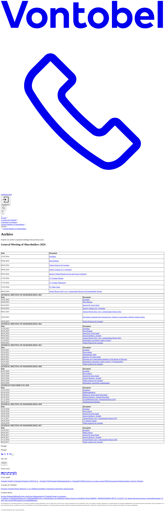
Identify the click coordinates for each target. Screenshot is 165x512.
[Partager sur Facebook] (7, 455)
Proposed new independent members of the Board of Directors (105, 359)
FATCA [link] (115, 498)
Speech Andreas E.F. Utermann (60, 270)
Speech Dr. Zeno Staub (91, 305)
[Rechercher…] (3, 208)
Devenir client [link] (24, 496)
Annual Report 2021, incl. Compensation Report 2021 (102, 338)
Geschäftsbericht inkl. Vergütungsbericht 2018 (99, 399)
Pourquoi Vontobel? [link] (8, 489)
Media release (88, 433)
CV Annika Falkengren (57, 283)
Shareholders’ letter (89, 355)
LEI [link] (90, 498)
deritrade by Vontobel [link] (71, 481)
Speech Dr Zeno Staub (91, 376)
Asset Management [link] (35, 496)
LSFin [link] (86, 498)
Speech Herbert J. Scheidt (92, 336)
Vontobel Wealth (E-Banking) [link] (11, 481)
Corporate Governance (9, 222)
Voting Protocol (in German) (59, 265)
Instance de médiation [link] (56, 498)
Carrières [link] (57, 489)
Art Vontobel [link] (47, 496)
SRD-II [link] (110, 498)
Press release (87, 352)
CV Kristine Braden (56, 278)
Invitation (52, 256)
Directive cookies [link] (42, 498)
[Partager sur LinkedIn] (2, 455)
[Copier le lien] (12, 455)
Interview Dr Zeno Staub (92, 357)
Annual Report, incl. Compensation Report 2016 (100, 440)
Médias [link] (16, 496)
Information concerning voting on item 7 (97, 340)
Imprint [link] (34, 500)
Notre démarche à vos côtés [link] (25, 489)
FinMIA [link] (81, 498)
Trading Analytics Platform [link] (133, 481)
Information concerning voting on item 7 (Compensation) (103, 362)
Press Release (54, 261)
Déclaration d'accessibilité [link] (23, 500)
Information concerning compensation (96, 383)
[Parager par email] (10, 455)
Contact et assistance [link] (59, 496)
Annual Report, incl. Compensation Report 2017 (100, 418)
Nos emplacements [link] (66, 489)
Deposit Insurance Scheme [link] (142, 498)
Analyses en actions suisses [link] (94, 481)
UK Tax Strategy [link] (127, 498)
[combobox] (2, 212)
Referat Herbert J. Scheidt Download (96, 397)
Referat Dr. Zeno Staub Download (95, 395)
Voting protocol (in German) (93, 364)
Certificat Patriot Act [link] (71, 498)
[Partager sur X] (5, 455)
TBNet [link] (106, 481)
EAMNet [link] (82, 481)
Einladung (86, 390)
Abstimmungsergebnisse (91, 402)
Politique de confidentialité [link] (26, 498)
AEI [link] (119, 498)
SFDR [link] (105, 498)
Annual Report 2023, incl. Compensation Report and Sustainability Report (75, 291)
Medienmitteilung (89, 392)
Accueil (3, 218)
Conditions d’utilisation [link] (9, 498)
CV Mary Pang (54, 287)
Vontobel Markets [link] (57, 481)
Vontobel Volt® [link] (27, 481)
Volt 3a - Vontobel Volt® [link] (42, 481)
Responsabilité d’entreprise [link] (44, 489)
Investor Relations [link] (7, 496)
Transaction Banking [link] (116, 481)
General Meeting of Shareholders (12, 224)
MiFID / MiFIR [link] (97, 498)
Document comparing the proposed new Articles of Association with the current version (114, 317)
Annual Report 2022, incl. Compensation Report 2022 (102, 312)
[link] (2, 473)
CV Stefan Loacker (90, 421)
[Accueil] (82, 15)
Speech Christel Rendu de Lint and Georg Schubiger (68, 274)
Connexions (5, 204)
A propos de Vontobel (8, 220)
